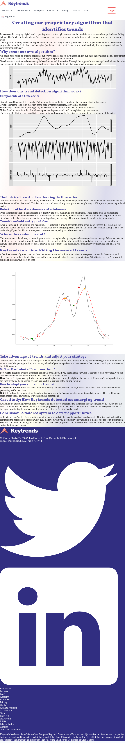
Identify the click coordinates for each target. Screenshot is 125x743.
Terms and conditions (10, 729)
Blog (2, 694)
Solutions (51, 10)
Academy (4, 696)
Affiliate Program (8, 707)
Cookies (4, 727)
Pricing (65, 10)
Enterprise (39, 10)
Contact (3, 705)
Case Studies (22, 10)
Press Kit (4, 716)
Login (111, 10)
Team (85, 10)
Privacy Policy (7, 724)
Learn (74, 10)
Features (5, 10)
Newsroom (5, 718)
